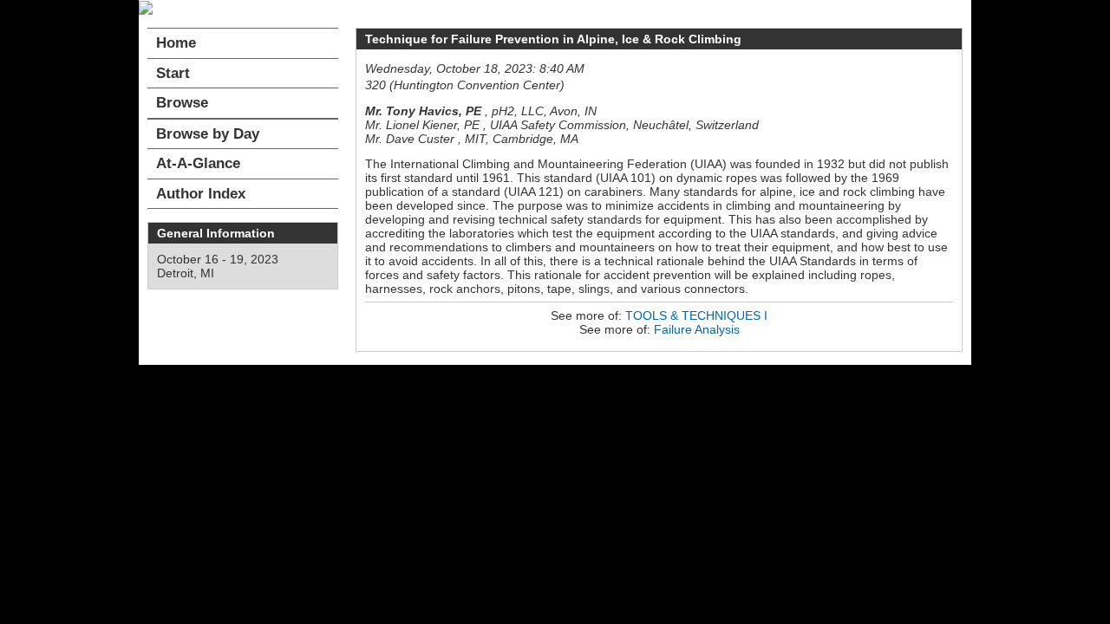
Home (176, 43)
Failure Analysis (697, 329)
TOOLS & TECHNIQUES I (696, 315)
